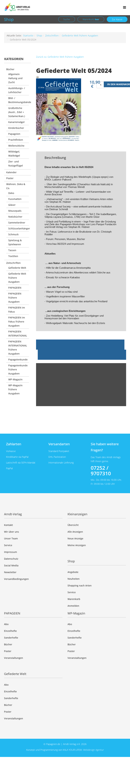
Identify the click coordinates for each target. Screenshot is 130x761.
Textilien (13, 256)
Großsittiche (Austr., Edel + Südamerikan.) (16, 112)
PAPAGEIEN (14, 287)
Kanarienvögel (16, 122)
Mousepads (14, 210)
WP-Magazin (15, 379)
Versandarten (59, 444)
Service (8, 545)
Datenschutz (11, 558)
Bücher (10, 69)
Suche (66, 19)
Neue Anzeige (75, 538)
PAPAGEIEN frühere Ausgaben (14, 297)
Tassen (12, 250)
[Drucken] (81, 77)
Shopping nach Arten (80, 585)
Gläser (12, 204)
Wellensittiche (16, 145)
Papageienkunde (18, 359)
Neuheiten (74, 578)
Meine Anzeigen (77, 545)
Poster (10, 178)
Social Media (11, 565)
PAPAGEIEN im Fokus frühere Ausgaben (16, 321)
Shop (9, 19)
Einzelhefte (10, 630)
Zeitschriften (52, 35)
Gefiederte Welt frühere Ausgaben (80, 35)
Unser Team (11, 538)
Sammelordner (16, 222)
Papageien (14, 133)
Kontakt (8, 525)
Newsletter (10, 572)
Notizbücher (15, 216)
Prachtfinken (15, 139)
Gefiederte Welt (17, 267)
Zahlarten (13, 444)
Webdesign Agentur (93, 749)
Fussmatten (14, 199)
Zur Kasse (117, 19)
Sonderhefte (11, 637)
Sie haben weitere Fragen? (105, 447)
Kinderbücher (16, 128)
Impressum (10, 552)
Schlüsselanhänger (19, 228)
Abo (6, 624)
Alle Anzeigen (75, 531)
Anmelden (73, 605)
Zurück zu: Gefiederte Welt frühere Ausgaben (60, 56)
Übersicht (73, 525)
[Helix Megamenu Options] (124, 7)
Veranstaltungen (13, 657)
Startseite (28, 35)
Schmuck (13, 234)
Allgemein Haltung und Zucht (15, 78)
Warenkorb (91, 19)
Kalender (11, 172)
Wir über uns (11, 531)
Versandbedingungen (16, 579)
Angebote (73, 572)
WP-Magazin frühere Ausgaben (15, 389)
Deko (11, 193)
